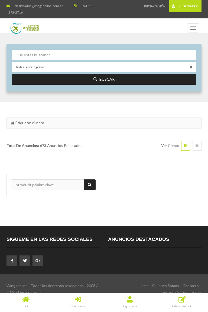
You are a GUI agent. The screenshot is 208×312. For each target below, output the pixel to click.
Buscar (107, 79)
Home (144, 285)
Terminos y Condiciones (181, 292)
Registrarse (188, 6)
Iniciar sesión (154, 6)
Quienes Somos (165, 285)
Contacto (191, 285)
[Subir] (190, 278)
